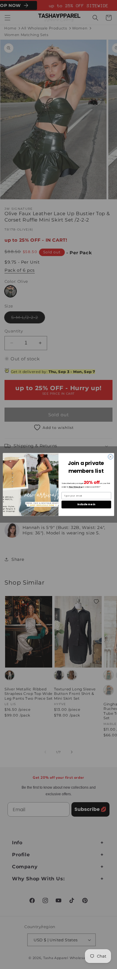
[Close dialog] (110, 456)
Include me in (86, 504)
